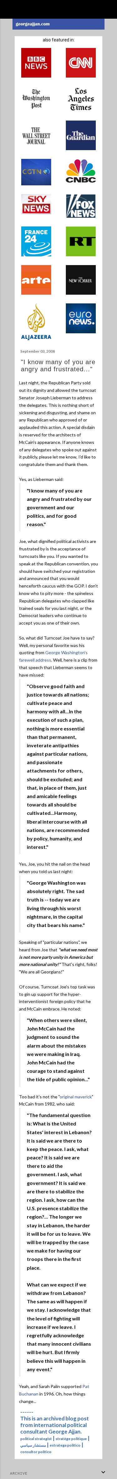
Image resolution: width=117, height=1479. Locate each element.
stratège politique (71, 1438)
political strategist (36, 1438)
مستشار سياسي (33, 1445)
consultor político (35, 1451)
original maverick (76, 1096)
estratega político (65, 1445)
